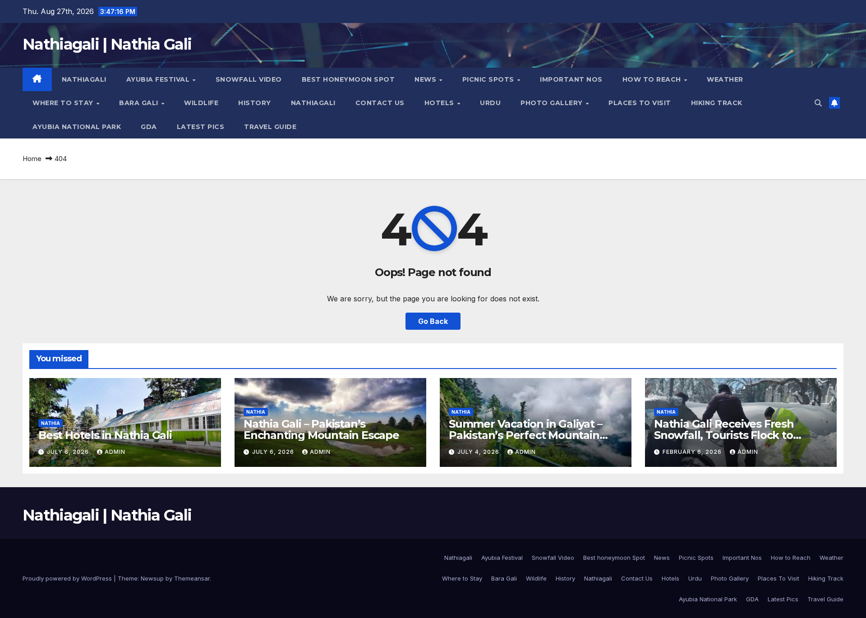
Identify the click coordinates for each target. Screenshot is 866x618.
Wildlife (201, 103)
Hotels (440, 103)
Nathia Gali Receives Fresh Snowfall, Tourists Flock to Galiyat (724, 435)
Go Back (433, 321)
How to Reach (652, 79)
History (254, 103)
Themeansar (192, 578)
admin (115, 451)
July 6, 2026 (69, 451)
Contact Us (380, 103)
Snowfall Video (249, 79)
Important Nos (571, 79)
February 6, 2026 (693, 451)
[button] (818, 102)
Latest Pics (201, 127)
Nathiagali (84, 79)
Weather (725, 79)
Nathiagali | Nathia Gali (107, 44)
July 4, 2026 (479, 451)
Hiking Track (716, 103)
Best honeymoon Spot (348, 79)
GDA (149, 127)
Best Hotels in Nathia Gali (105, 435)
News (426, 79)
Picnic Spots (489, 79)
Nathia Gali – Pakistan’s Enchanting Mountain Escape (321, 429)
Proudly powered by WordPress (68, 578)
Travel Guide (270, 127)
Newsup (152, 578)
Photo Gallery (553, 103)
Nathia (50, 423)
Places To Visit (639, 103)
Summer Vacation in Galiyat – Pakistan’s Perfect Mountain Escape (525, 435)
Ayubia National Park (76, 127)
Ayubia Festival (159, 79)
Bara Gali (139, 103)
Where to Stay (63, 103)
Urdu (490, 103)
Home (32, 158)
